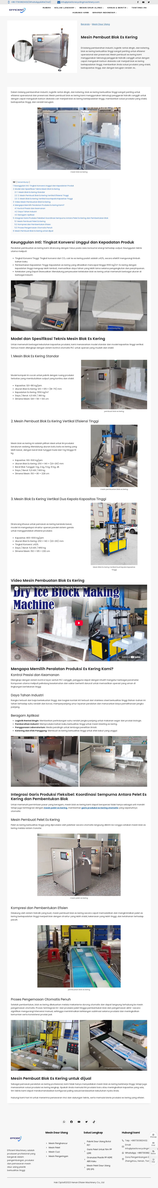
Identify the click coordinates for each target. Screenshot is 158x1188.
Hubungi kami (81, 12)
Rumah (47, 8)
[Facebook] (138, 2)
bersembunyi (23, 182)
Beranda (85, 24)
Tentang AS (139, 8)
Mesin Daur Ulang (101, 24)
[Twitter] (149, 2)
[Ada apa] (64, 1121)
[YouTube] (143, 2)
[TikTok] (93, 1121)
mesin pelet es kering (55, 807)
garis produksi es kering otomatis (99, 807)
